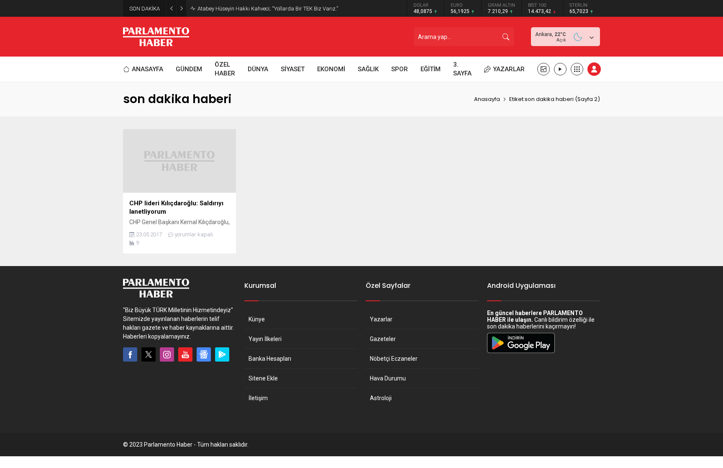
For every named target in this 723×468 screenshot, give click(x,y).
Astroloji (381, 398)
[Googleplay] (222, 354)
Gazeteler (383, 339)
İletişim (258, 398)
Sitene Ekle (263, 378)
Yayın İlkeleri (265, 339)
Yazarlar (381, 319)
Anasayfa (487, 99)
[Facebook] (130, 354)
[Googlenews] (204, 354)
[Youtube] (185, 354)
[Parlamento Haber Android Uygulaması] (521, 352)
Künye (257, 319)
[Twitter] (148, 354)
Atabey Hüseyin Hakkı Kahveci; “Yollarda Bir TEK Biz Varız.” (267, 8)
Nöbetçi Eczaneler (394, 358)
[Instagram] (167, 354)
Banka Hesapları (270, 358)
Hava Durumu (388, 378)
